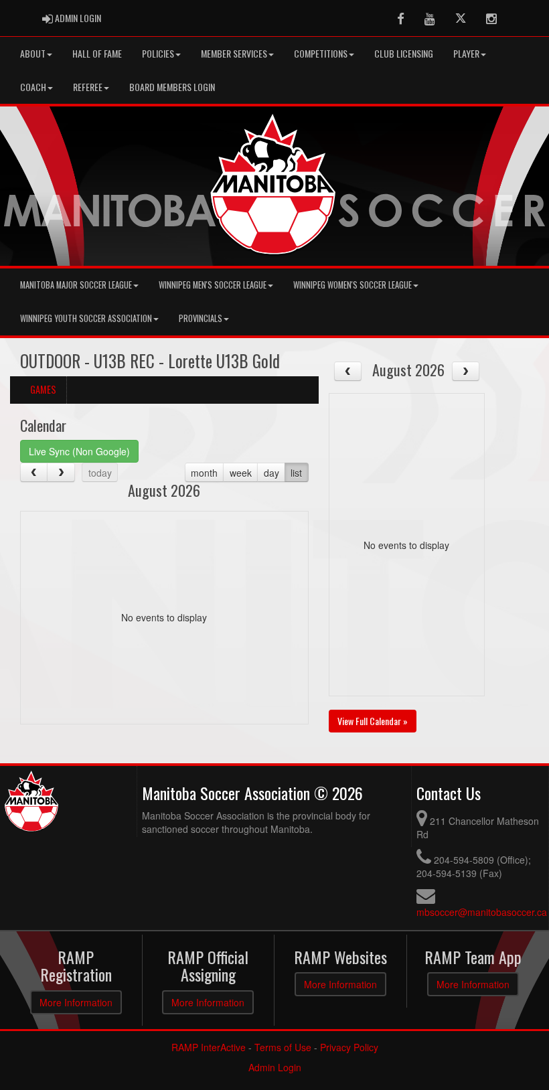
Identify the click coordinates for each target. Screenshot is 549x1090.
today (100, 472)
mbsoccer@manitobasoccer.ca (481, 912)
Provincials (200, 318)
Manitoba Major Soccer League (76, 285)
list (296, 472)
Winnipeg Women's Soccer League (352, 285)
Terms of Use (282, 1047)
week (241, 472)
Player (466, 53)
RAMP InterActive (208, 1047)
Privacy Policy (349, 1047)
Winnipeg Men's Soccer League (212, 285)
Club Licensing (403, 53)
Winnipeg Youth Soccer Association (86, 318)
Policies (158, 53)
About (33, 53)
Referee (87, 87)
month (204, 472)
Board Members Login (172, 87)
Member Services (234, 53)
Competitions (320, 53)
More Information (76, 1002)
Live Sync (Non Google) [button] (79, 451)
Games (43, 389)
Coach (33, 87)
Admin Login (274, 1067)
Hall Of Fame (97, 53)
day (271, 472)
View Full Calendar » (372, 721)
